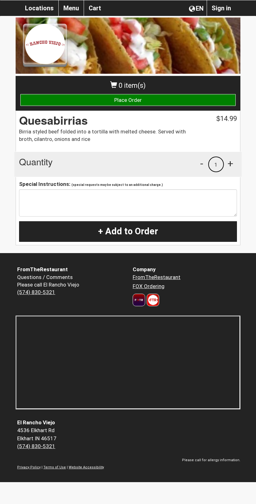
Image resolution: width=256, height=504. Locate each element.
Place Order (128, 100)
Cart (95, 8)
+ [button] (230, 163)
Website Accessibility (86, 467)
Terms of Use (54, 467)
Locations (39, 8)
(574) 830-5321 (36, 292)
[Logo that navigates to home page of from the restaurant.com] (139, 300)
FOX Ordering (149, 286)
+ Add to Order (128, 231)
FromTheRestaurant (156, 277)
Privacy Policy (29, 467)
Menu (71, 8)
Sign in (221, 8)
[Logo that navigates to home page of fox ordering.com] (152, 300)
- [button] (201, 163)
